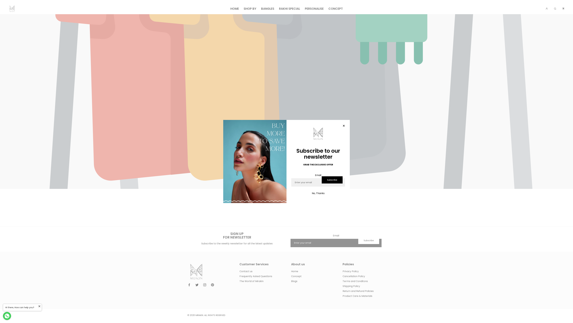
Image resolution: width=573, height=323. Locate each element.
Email (318, 175)
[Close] (343, 125)
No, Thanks (318, 193)
